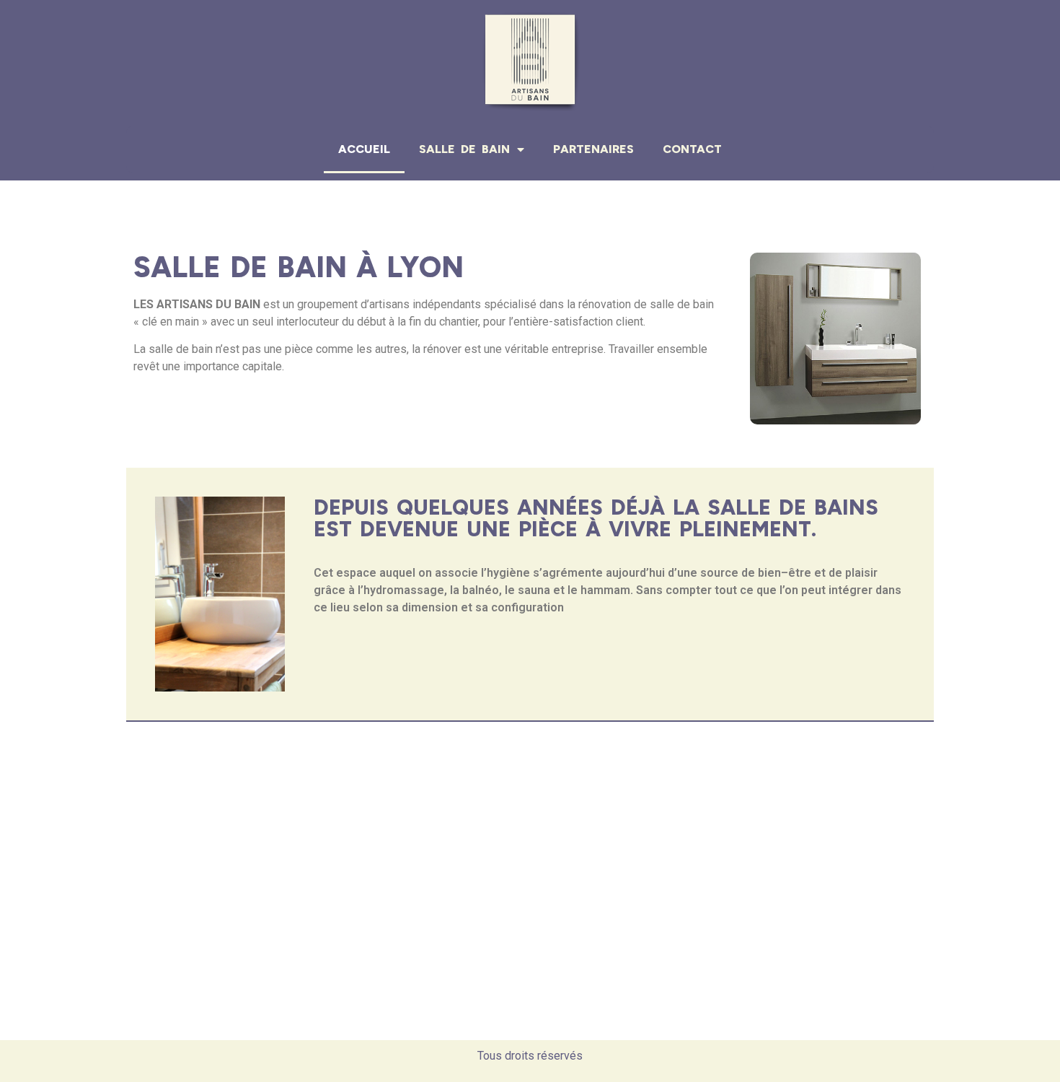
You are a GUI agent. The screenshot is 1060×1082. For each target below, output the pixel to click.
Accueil (364, 149)
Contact (692, 149)
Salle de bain (464, 149)
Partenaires (593, 149)
